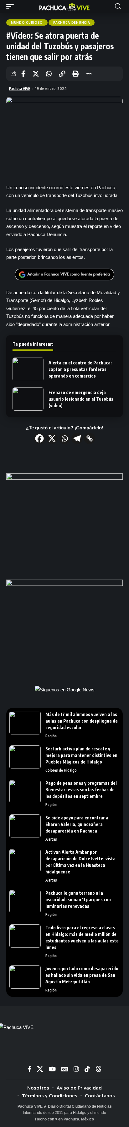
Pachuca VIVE (19, 88)
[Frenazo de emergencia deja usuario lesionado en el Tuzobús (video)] (28, 399)
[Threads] (98, 1069)
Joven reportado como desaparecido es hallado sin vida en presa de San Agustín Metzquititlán (81, 975)
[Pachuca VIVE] (64, 6)
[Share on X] (35, 74)
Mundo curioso (27, 22)
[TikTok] (87, 1069)
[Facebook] (39, 438)
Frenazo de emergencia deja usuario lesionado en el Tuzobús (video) (81, 399)
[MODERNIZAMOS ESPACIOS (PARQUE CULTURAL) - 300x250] (64, 521)
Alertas (51, 839)
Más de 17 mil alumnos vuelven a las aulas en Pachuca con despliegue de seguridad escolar (81, 721)
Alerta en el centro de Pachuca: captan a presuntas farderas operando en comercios (80, 369)
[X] (52, 438)
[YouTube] (52, 1069)
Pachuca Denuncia (71, 22)
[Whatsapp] (64, 438)
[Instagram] (76, 1069)
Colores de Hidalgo (61, 770)
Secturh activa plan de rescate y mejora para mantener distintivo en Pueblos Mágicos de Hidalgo (81, 755)
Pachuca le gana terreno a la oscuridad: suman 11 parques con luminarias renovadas (78, 899)
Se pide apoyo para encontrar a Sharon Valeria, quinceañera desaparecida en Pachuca (76, 824)
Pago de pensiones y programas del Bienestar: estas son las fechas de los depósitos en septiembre (81, 789)
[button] (11, 6)
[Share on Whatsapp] (49, 74)
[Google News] (64, 1069)
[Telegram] (77, 438)
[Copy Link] (89, 438)
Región (51, 736)
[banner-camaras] (64, 627)
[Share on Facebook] (23, 74)
